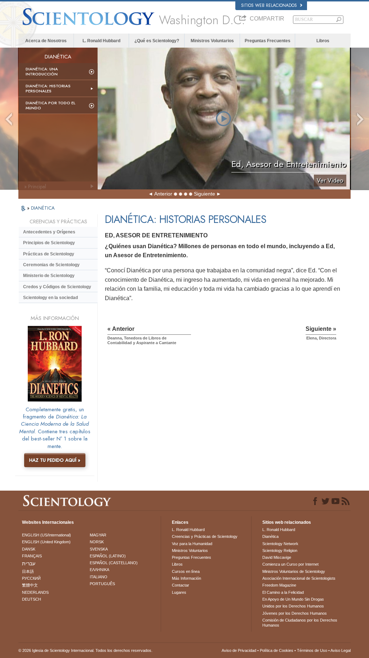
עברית (28, 563)
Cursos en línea (186, 571)
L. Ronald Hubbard (101, 40)
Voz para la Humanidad (192, 543)
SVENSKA (99, 549)
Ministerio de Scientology (49, 275)
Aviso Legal (340, 650)
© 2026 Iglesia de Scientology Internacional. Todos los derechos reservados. (85, 650)
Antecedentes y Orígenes (49, 231)
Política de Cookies (276, 650)
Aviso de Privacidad (239, 650)
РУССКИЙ (31, 578)
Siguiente (204, 194)
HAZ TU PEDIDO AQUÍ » (54, 460)
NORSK (97, 542)
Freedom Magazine (279, 585)
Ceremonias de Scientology (51, 264)
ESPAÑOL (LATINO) (108, 556)
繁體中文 (30, 585)
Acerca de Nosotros (46, 40)
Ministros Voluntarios (212, 40)
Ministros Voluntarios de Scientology (293, 571)
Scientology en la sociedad (50, 297)
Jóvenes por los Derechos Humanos (294, 613)
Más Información (186, 578)
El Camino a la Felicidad (283, 592)
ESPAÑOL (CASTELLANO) (114, 563)
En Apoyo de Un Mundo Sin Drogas (293, 599)
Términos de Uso (312, 650)
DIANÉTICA (43, 208)
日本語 (28, 571)
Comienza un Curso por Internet (290, 564)
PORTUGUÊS (102, 584)
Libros (322, 40)
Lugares (179, 592)
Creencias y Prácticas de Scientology (204, 536)
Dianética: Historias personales (48, 88)
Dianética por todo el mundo (50, 105)
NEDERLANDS (35, 592)
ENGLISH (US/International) (46, 535)
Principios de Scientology (49, 242)
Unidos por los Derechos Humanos (293, 606)
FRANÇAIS (32, 556)
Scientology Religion (279, 550)
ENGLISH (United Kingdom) (46, 542)
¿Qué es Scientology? (156, 40)
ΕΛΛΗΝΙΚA (99, 569)
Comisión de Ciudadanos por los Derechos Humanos (299, 622)
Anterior (163, 194)
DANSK (28, 549)
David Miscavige (276, 557)
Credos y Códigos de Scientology (57, 286)
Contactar (180, 585)
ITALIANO (98, 577)
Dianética (270, 536)
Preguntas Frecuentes (267, 40)
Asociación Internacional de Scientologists (298, 578)
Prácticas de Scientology (48, 253)
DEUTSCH (31, 599)
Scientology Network (280, 543)
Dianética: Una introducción (42, 71)
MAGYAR (98, 535)
